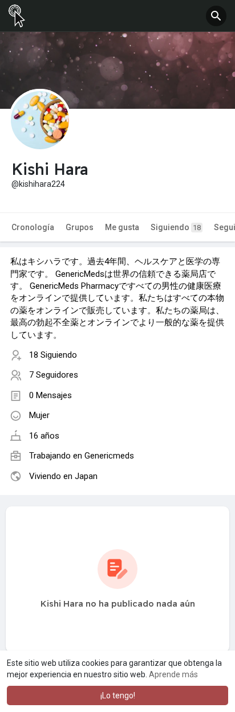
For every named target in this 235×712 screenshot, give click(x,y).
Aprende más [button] (173, 674)
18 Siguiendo (53, 355)
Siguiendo (176, 227)
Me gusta (122, 227)
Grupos (80, 227)
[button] (216, 16)
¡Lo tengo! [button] (117, 695)
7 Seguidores (53, 375)
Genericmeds (109, 456)
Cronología (32, 227)
